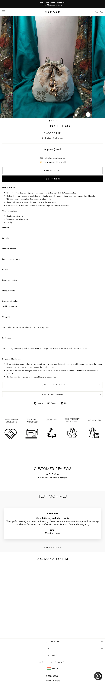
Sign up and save (52, 662)
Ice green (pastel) (52, 149)
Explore (51, 655)
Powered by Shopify (52, 680)
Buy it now (52, 179)
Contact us (52, 641)
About (52, 648)
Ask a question (52, 394)
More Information (52, 384)
